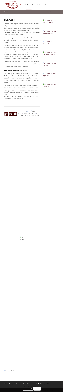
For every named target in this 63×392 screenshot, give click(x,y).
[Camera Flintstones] (51, 88)
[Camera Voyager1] (51, 78)
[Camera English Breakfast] (51, 24)
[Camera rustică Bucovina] (51, 35)
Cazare (6, 12)
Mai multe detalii (28, 388)
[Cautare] (57, 5)
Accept (37, 388)
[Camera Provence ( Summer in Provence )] (51, 67)
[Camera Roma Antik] (51, 46)
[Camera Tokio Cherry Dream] (51, 56)
